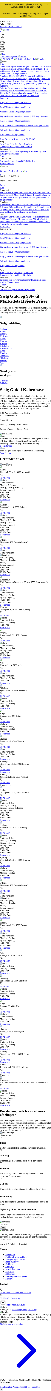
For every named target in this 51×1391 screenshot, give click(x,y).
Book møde (5, 500)
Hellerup (3, 336)
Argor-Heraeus (6, 78)
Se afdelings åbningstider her (24, 1309)
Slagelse (3, 360)
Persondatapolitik (20, 1387)
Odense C (4, 355)
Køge (2, 351)
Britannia (39, 69)
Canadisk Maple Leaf (25, 69)
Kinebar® (13, 76)
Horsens (3, 343)
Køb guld (9, 1271)
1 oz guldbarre (19, 81)
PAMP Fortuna (25, 76)
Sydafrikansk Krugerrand (22, 66)
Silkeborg (4, 358)
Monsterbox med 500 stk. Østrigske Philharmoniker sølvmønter (23, 92)
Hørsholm (4, 346)
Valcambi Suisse (39, 76)
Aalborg (3, 329)
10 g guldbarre (30, 209)
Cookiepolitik (34, 1387)
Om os (3, 161)
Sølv (2, 88)
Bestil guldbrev (16, 146)
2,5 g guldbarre (27, 83)
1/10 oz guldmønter (37, 197)
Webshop (4, 26)
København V (6, 348)
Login (2, 185)
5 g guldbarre (15, 83)
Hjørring (3, 341)
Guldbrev (4, 381)
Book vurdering (15, 26)
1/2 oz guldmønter (18, 71)
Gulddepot (5, 146)
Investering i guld (12, 1269)
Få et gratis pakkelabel (15, 1259)
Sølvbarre (8, 88)
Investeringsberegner (22, 151)
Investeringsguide (38, 151)
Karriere (31, 161)
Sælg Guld (5, 144)
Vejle (2, 363)
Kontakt (19, 161)
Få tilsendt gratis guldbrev (16, 1257)
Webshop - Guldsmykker (16, 1276)
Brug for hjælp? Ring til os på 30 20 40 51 (18, 139)
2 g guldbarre (40, 83)
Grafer (3, 156)
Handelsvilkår (6, 1387)
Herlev (3, 339)
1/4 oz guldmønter (35, 71)
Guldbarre (4, 76)
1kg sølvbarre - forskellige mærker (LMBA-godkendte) (23, 89)
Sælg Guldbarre (26, 144)
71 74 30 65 (5, 478)
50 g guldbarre (6, 81)
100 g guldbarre (43, 78)
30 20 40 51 (5, 226)
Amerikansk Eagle (8, 69)
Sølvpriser (9, 1266)
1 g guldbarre (31, 212)
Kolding (3, 353)
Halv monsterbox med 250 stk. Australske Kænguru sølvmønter (23, 94)
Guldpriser (27, 146)
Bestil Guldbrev (7, 163)
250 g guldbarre (29, 78)
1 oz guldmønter (40, 195)
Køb (2, 64)
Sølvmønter (18, 88)
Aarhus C (4, 331)
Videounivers (13, 154)
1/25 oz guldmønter (18, 74)
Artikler (3, 154)
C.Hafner (17, 78)
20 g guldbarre (32, 81)
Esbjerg (3, 334)
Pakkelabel (4, 383)
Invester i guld (6, 151)
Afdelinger (11, 161)
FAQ (25, 161)
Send (3, 1227)
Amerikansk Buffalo (42, 66)
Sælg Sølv (14, 144)
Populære (4, 98)
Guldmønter (5, 66)
